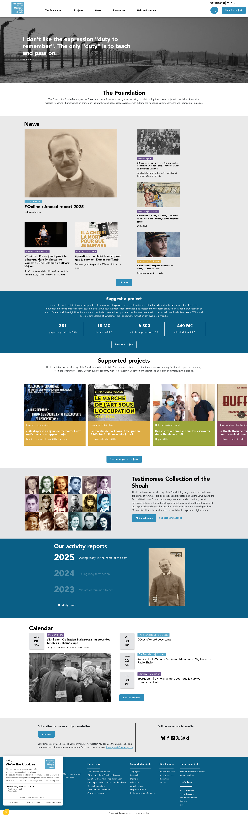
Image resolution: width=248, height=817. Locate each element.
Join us (162, 782)
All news (124, 282)
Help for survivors (138, 789)
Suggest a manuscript (173, 518)
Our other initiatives (96, 793)
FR (228, 2)
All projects (135, 771)
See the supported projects (124, 459)
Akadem (183, 801)
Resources (164, 778)
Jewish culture (136, 786)
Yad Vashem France (188, 797)
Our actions (93, 764)
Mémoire (134, 778)
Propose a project (124, 344)
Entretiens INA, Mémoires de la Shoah (104, 778)
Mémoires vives (187, 775)
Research (134, 775)
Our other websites (190, 764)
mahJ (182, 804)
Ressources (119, 10)
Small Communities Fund (98, 789)
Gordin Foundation (96, 786)
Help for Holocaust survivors (192, 771)
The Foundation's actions (98, 771)
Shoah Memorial (187, 790)
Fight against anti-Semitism (142, 793)
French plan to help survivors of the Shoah (106, 782)
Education (134, 782)
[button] (241, 414)
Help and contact (146, 10)
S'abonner (46, 734)
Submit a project (233, 10)
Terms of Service (142, 813)
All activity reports (67, 605)
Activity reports (166, 775)
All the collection (144, 518)
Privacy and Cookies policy (119, 747)
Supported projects (140, 764)
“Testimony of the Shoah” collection (103, 775)
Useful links (186, 782)
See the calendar (131, 697)
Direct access (166, 764)
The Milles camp (187, 794)
